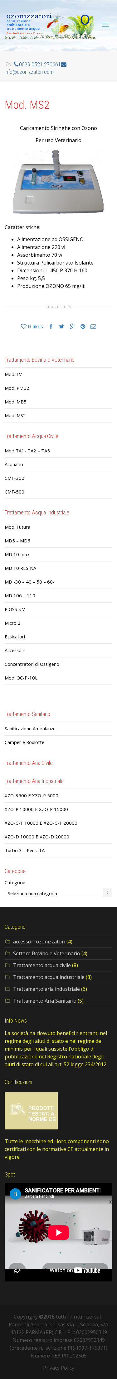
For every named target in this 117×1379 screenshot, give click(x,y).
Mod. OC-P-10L (21, 678)
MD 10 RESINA (20, 568)
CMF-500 (14, 492)
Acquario (14, 464)
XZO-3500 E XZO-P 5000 (31, 795)
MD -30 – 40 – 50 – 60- (30, 582)
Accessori (14, 650)
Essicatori (15, 636)
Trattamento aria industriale (46, 988)
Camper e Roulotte (24, 742)
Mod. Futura (17, 527)
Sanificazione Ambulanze (30, 728)
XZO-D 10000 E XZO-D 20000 (37, 836)
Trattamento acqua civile (42, 965)
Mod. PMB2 (17, 388)
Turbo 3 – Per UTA (25, 850)
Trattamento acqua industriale (49, 977)
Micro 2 (13, 623)
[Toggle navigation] (105, 25)
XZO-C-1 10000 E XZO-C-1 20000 (41, 823)
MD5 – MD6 (17, 540)
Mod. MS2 (15, 415)
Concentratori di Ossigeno (32, 664)
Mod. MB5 (16, 401)
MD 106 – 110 (20, 595)
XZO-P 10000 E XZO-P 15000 (36, 809)
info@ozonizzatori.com (29, 72)
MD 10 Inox (17, 554)
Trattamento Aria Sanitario (44, 1000)
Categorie (15, 882)
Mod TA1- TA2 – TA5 (27, 450)
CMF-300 (14, 478)
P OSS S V (15, 609)
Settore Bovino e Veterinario (46, 953)
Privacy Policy (58, 1367)
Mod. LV (13, 374)
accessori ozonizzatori (39, 941)
